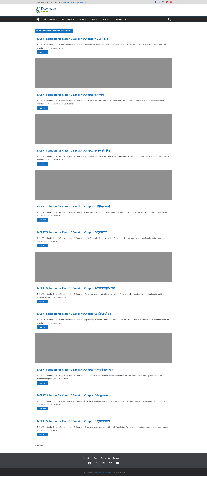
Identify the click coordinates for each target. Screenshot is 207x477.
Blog (95, 458)
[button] (56, 19)
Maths (94, 19)
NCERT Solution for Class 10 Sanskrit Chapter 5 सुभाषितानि (72, 232)
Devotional (119, 19)
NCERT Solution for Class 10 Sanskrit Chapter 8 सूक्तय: (70, 94)
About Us (86, 458)
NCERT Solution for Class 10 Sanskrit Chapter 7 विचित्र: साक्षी (73, 206)
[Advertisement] (99, 73)
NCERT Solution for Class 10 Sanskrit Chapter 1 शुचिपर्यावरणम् (73, 421)
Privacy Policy (118, 458)
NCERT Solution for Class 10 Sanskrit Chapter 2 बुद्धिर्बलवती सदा (74, 313)
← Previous (39, 445)
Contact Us (105, 458)
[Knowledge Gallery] (37, 19)
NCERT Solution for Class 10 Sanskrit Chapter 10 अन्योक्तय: (72, 38)
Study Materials (48, 19)
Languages (82, 19)
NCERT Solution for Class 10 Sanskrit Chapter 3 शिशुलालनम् (72, 395)
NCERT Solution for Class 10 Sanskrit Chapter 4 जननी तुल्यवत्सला (75, 369)
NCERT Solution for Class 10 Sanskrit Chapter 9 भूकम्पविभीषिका (74, 150)
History (106, 19)
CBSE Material (66, 19)
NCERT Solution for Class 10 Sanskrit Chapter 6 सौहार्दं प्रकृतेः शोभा (76, 288)
